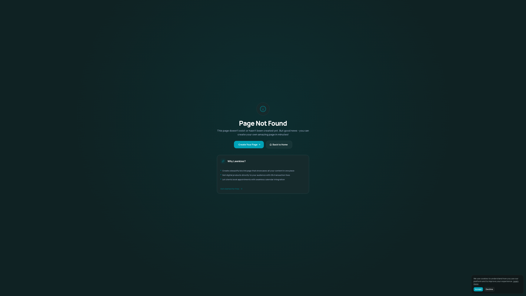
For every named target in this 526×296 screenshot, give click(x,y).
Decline (489, 289)
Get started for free (229, 188)
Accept (478, 289)
